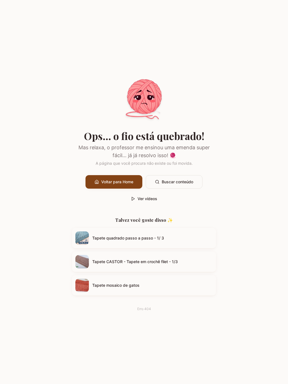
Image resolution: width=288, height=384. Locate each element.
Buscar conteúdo (177, 181)
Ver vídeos (147, 198)
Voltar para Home (117, 181)
